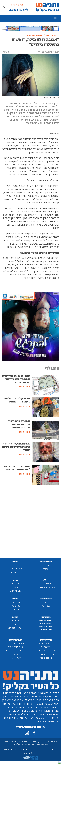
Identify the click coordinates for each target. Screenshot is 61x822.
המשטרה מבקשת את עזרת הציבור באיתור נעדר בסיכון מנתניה (16, 447)
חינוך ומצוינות (15, 572)
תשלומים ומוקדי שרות (15, 643)
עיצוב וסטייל (15, 583)
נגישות (35, 753)
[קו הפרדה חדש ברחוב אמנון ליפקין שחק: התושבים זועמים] (45, 429)
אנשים (15, 587)
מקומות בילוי (46, 605)
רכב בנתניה (45, 646)
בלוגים (15, 617)
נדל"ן (45, 580)
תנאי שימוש (9, 749)
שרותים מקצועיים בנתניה (46, 650)
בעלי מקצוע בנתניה (46, 643)
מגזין (15, 580)
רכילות (45, 602)
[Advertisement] (30, 521)
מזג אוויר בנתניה (17, 9)
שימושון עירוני (15, 640)
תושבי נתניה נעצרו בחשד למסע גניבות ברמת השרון (17, 467)
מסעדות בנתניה (45, 626)
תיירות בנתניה (46, 629)
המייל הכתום (17, 5)
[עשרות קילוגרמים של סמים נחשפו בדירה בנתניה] (45, 407)
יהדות (15, 624)
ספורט (15, 598)
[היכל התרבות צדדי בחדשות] (30, 326)
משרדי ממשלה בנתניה (15, 654)
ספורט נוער (15, 605)
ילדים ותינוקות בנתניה (45, 657)
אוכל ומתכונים (15, 590)
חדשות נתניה (46, 561)
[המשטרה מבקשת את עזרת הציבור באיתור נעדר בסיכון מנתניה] (45, 452)
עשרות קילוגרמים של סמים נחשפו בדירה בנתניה (16, 400)
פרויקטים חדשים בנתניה (46, 587)
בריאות (15, 565)
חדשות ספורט (15, 602)
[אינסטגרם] (27, 733)
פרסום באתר (37, 749)
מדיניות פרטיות (23, 749)
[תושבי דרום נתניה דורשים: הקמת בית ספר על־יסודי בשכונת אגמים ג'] (45, 384)
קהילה (15, 561)
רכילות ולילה (46, 598)
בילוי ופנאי (46, 617)
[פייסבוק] (34, 733)
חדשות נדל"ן (46, 583)
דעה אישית (15, 620)
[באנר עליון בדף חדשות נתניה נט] (30, 28)
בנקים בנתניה (15, 657)
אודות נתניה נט (51, 749)
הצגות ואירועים (45, 620)
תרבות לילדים (45, 623)
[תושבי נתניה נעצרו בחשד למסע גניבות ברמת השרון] (45, 474)
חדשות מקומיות (46, 565)
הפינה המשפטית (15, 627)
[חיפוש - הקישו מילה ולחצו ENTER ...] (4, 7)
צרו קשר (26, 753)
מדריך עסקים (46, 640)
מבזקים (46, 569)
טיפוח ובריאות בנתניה (46, 654)
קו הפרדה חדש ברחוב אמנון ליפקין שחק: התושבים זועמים (19, 424)
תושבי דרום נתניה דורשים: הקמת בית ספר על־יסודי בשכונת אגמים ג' (16, 379)
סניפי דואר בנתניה (15, 646)
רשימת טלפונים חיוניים (15, 650)
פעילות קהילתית (15, 568)
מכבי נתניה (15, 609)
